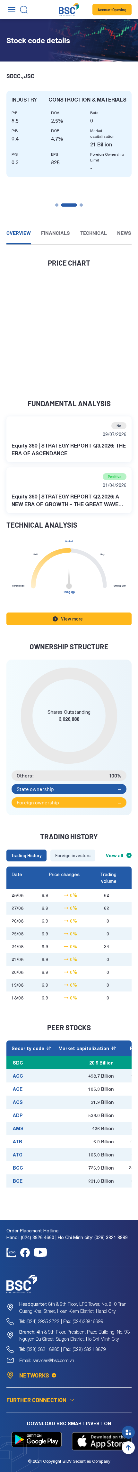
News (124, 233)
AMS (18, 1128)
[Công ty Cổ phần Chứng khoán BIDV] (69, 9)
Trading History (26, 855)
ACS (18, 1102)
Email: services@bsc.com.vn (46, 1360)
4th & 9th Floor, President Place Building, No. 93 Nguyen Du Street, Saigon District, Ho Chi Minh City (74, 1335)
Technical (93, 233)
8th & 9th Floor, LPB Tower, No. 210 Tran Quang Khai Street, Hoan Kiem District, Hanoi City (72, 1307)
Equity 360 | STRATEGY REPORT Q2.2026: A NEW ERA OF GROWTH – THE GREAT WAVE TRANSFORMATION (65, 500)
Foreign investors (73, 855)
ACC (18, 1076)
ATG (17, 1154)
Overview (18, 233)
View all (114, 855)
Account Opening (112, 9)
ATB (17, 1141)
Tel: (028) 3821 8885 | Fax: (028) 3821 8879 (62, 1349)
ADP (17, 1115)
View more (72, 618)
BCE (17, 1181)
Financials (55, 233)
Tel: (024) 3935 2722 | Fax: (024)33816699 (61, 1321)
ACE (17, 1089)
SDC (18, 1062)
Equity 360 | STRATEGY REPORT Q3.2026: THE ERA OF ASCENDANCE (69, 449)
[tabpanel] (69, 134)
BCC (18, 1168)
